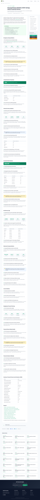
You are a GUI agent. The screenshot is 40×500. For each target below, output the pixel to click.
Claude (33, 38)
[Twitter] (3, 494)
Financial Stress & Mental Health (33, 28)
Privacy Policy (31, 492)
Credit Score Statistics (24, 492)
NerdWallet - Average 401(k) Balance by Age (9, 414)
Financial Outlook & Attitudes (33, 29)
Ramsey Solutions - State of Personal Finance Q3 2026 (11, 408)
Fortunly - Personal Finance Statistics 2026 (9, 417)
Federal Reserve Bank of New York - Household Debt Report (11, 409)
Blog (3, 3)
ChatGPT (34, 35)
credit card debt (17, 19)
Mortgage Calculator (16, 491)
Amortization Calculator (16, 492)
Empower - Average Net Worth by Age (9, 413)
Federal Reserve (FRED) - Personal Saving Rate (10, 418)
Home (1, 3)
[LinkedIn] (4, 494)
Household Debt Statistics (33, 22)
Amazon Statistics (24, 491)
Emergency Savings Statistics (33, 18)
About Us (31, 491)
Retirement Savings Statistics (33, 24)
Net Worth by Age (32, 23)
